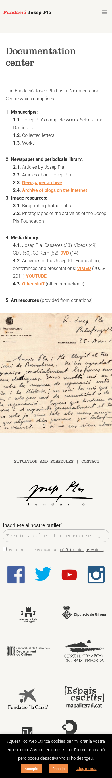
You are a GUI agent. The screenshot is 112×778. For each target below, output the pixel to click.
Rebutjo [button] (58, 769)
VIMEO (84, 268)
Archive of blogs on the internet (54, 190)
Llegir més (86, 768)
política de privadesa (81, 550)
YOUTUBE (36, 276)
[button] (104, 12)
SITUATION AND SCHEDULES (44, 462)
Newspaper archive (42, 182)
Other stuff (33, 284)
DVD (64, 253)
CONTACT (90, 462)
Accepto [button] (31, 769)
